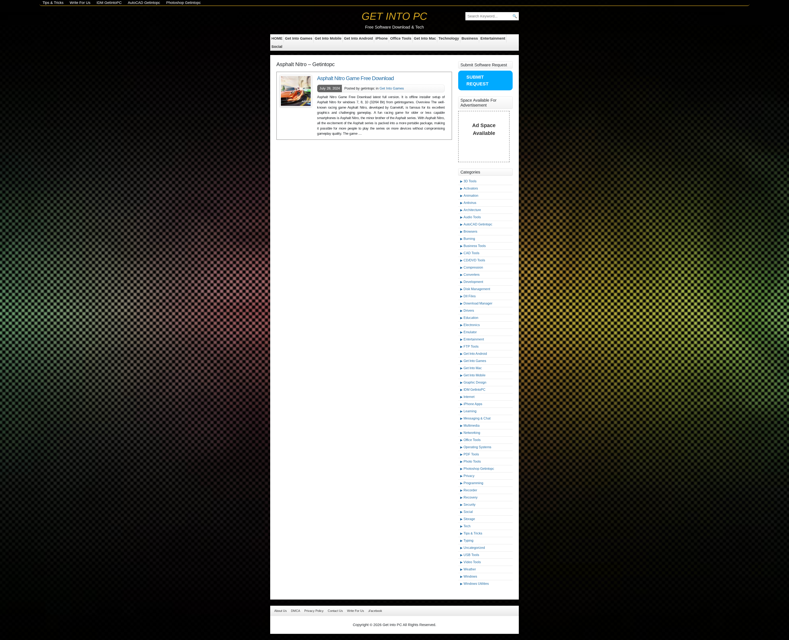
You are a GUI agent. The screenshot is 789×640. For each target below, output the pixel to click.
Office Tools (400, 38)
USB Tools (471, 555)
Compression (473, 267)
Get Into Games (298, 38)
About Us (280, 610)
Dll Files (470, 296)
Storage (469, 519)
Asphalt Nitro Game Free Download (355, 78)
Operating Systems (477, 447)
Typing (468, 540)
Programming (473, 483)
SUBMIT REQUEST (477, 80)
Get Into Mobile (328, 38)
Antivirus (470, 203)
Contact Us (335, 610)
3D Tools (470, 181)
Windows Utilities (476, 583)
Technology (448, 38)
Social (276, 47)
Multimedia (472, 425)
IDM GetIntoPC (109, 3)
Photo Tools (472, 461)
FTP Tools (471, 346)
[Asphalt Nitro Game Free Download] (296, 91)
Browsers (470, 231)
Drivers (469, 310)
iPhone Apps (473, 404)
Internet (469, 397)
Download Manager (478, 303)
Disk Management (477, 289)
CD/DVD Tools (474, 260)
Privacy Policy (314, 610)
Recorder (470, 490)
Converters (472, 274)
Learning (470, 411)
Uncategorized (474, 547)
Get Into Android (358, 38)
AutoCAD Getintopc (144, 3)
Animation (471, 195)
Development (473, 282)
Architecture (472, 210)
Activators (471, 188)
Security (469, 504)
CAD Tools (471, 253)
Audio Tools (472, 217)
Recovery (471, 497)
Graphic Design (475, 382)
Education (471, 317)
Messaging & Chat (477, 418)
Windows (470, 576)
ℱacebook (375, 610)
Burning (469, 238)
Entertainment (492, 38)
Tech (467, 526)
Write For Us (80, 3)
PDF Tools (471, 454)
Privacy (469, 476)
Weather (470, 569)
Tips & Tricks (53, 3)
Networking (472, 432)
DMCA (295, 610)
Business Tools (475, 246)
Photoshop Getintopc (183, 3)
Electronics (472, 325)
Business (469, 38)
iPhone (381, 38)
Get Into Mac (425, 38)
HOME (277, 38)
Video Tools (472, 562)
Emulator (470, 332)
